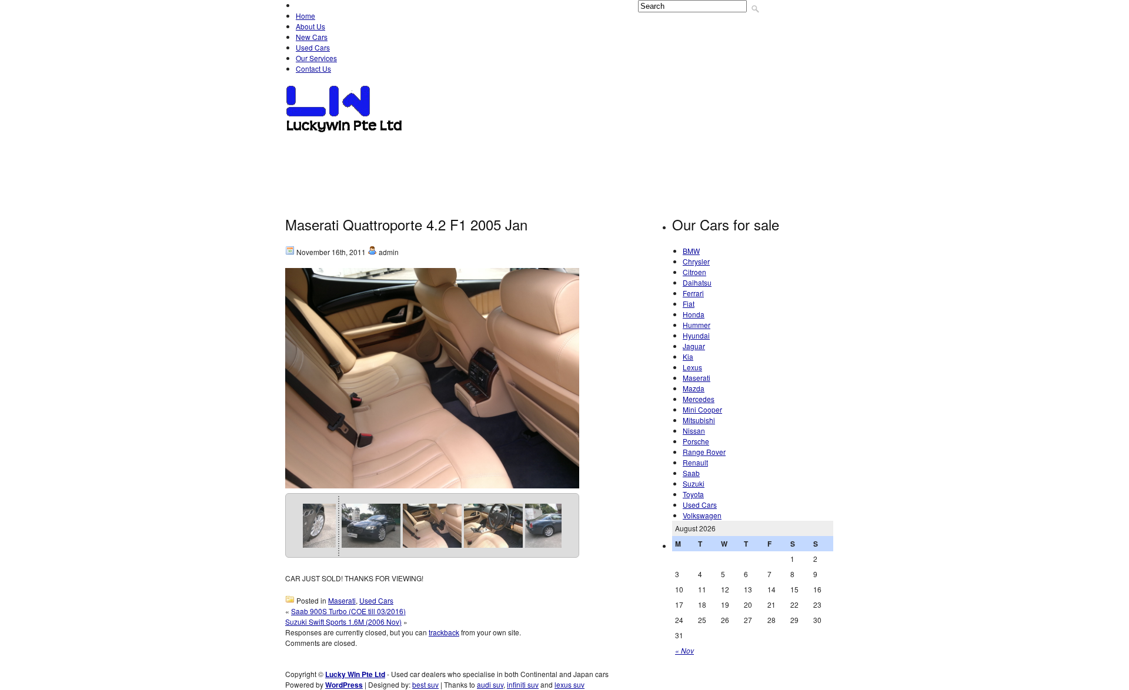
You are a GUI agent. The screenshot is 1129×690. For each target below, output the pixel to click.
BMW (345, 147)
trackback (444, 632)
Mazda (438, 174)
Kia (302, 174)
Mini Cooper (552, 174)
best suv (425, 684)
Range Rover (780, 174)
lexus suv (569, 684)
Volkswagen (504, 201)
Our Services (316, 58)
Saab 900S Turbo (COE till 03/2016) (348, 611)
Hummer (682, 147)
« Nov (684, 650)
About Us (310, 26)
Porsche (718, 174)
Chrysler (392, 147)
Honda (634, 147)
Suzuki (401, 201)
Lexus (339, 174)
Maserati (388, 174)
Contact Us (313, 68)
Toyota (446, 201)
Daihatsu (500, 147)
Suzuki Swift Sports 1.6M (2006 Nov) (343, 622)
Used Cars (313, 47)
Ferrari (553, 147)
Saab (359, 201)
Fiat (594, 147)
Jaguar (784, 147)
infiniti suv (523, 684)
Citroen (447, 147)
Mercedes (490, 174)
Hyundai (733, 147)
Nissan (668, 174)
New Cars (312, 37)
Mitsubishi (615, 174)
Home (305, 16)
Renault (313, 201)
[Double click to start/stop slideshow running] (306, 526)
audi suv (490, 684)
